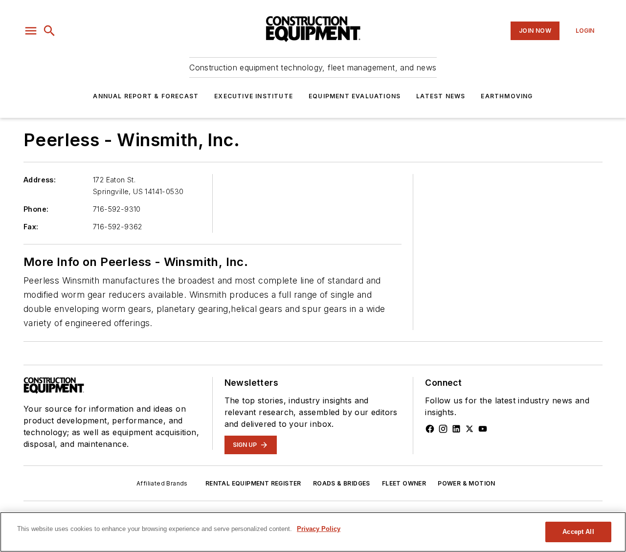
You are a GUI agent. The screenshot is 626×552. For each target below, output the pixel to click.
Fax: (31, 226)
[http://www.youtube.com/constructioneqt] (483, 429)
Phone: (35, 209)
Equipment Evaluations (355, 96)
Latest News (440, 96)
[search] (49, 30)
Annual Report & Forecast (146, 96)
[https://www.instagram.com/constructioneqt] (443, 429)
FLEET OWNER (404, 483)
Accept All (578, 531)
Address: (39, 180)
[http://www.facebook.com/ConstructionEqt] (430, 429)
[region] (313, 532)
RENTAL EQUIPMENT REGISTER (253, 483)
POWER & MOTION (466, 483)
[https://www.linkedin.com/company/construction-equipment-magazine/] (456, 429)
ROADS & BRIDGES (341, 483)
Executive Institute (253, 96)
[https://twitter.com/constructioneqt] (469, 429)
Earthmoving (507, 96)
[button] (30, 30)
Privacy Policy (318, 528)
